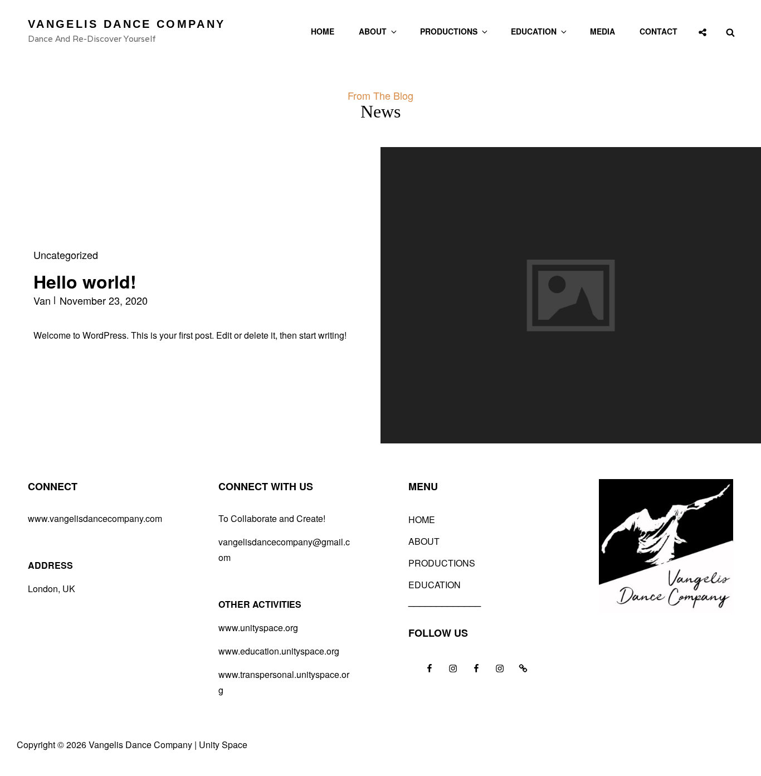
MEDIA (602, 31)
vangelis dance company (126, 24)
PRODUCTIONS (448, 31)
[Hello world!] (570, 295)
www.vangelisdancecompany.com (95, 518)
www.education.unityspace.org (278, 651)
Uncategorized (65, 254)
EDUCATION (534, 31)
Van (42, 300)
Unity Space (223, 744)
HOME (322, 31)
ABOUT (373, 31)
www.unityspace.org (258, 627)
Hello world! (84, 281)
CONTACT (658, 31)
